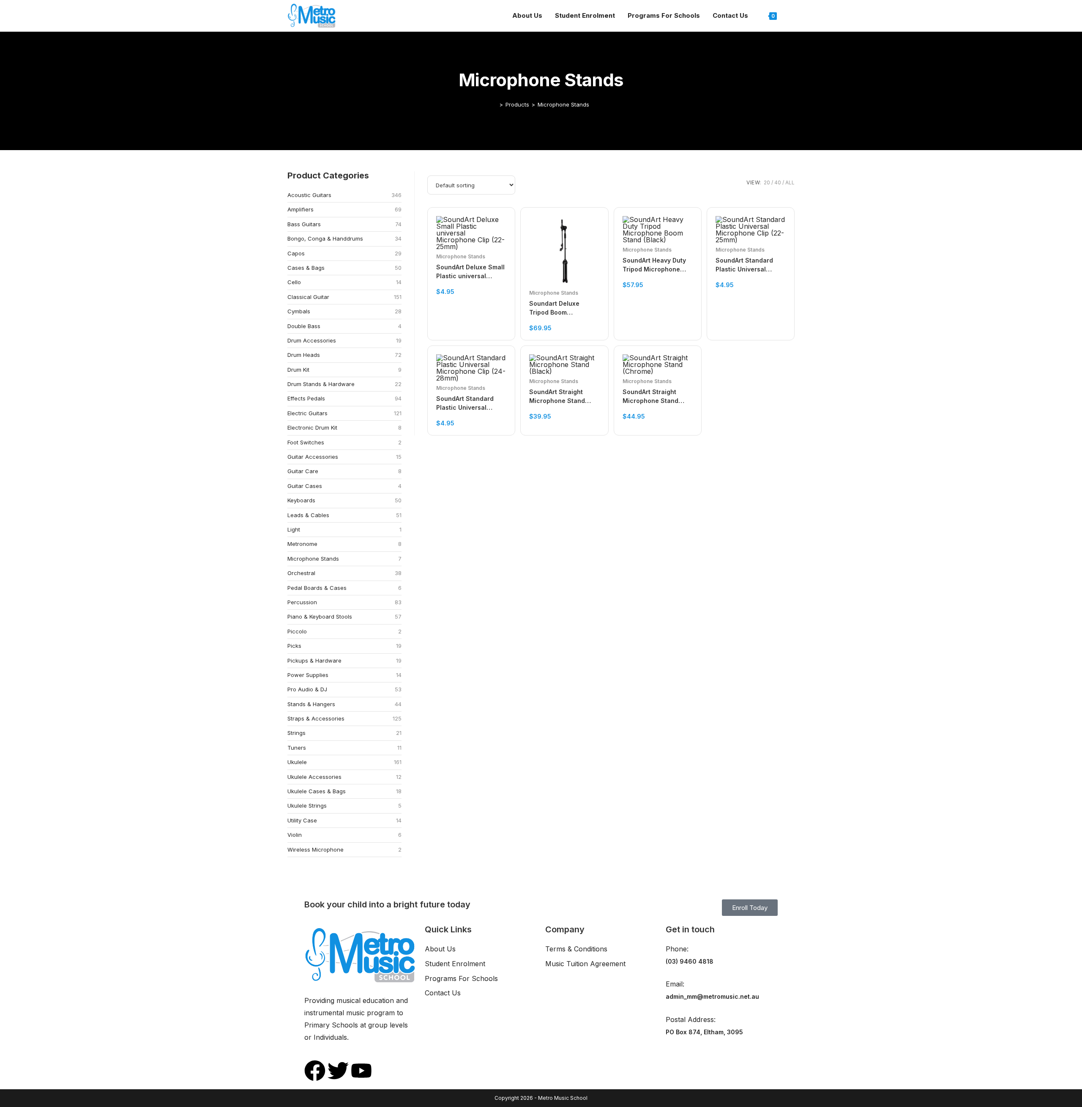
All (790, 182)
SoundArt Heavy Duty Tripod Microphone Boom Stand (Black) (654, 265)
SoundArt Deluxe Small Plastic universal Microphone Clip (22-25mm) (470, 271)
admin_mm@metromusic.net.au (712, 996)
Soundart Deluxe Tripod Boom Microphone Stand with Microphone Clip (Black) (564, 308)
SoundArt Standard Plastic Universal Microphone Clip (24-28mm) (468, 403)
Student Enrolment (455, 963)
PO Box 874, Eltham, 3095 (704, 1032)
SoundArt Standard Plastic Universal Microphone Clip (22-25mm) (748, 265)
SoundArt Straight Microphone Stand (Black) (557, 396)
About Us (440, 949)
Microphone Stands (563, 104)
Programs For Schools (461, 978)
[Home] (495, 104)
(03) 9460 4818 (689, 961)
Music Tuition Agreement (585, 963)
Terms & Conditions (576, 949)
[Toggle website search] (792, 15)
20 (767, 182)
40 (777, 182)
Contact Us (443, 993)
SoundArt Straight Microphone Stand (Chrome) (650, 396)
